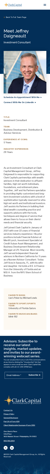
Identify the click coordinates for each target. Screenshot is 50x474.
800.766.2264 (9, 441)
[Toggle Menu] (45, 5)
